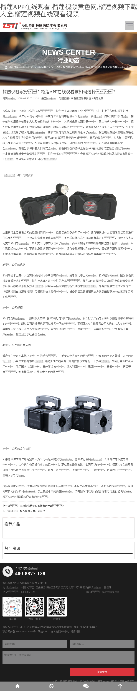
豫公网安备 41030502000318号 (19, 631)
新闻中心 (43, 67)
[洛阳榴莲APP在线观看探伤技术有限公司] (35, 25)
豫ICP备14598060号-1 (85, 627)
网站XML (43, 631)
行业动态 (56, 67)
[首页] (17, 686)
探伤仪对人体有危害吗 (32, 511)
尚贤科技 (75, 631)
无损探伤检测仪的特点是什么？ (42, 505)
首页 (33, 67)
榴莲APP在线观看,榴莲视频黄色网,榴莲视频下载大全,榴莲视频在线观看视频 (68, 10)
